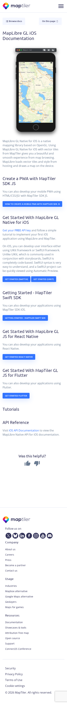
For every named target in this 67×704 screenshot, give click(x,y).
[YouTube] (42, 535)
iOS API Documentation (24, 430)
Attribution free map (17, 632)
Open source (12, 638)
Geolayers (10, 601)
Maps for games (14, 607)
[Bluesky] (14, 535)
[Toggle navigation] (61, 6)
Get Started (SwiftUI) (16, 279)
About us (10, 549)
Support (9, 643)
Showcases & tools (15, 627)
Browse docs (15, 21)
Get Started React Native (19, 356)
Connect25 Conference (18, 648)
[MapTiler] (17, 6)
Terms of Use (13, 680)
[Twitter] (7, 535)
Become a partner (15, 565)
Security (10, 668)
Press (8, 560)
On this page (49, 21)
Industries (11, 585)
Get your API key (17, 230)
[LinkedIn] (21, 535)
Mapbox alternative (16, 591)
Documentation (14, 622)
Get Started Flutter (16, 395)
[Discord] (49, 535)
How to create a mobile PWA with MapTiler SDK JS (32, 204)
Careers (9, 554)
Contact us (11, 570)
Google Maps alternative (19, 596)
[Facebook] (28, 535)
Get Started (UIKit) (44, 279)
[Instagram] (35, 535)
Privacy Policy (14, 674)
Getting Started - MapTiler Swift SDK (25, 317)
